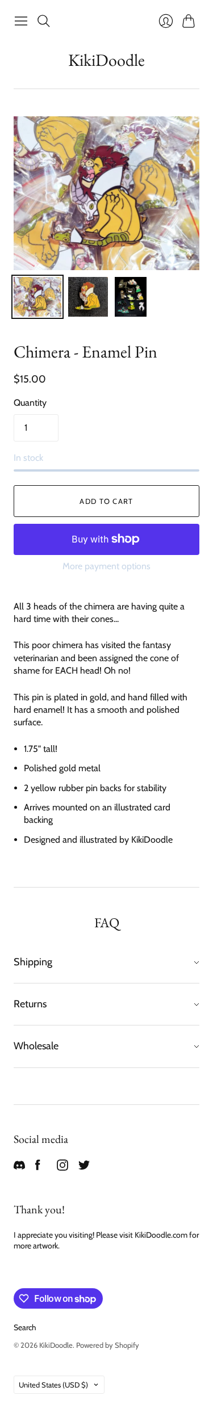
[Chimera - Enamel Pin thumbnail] (37, 297)
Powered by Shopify (107, 1344)
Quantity (30, 402)
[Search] (44, 21)
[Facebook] (37, 1167)
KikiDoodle (106, 60)
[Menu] (21, 21)
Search (25, 1327)
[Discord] (19, 1167)
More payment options (106, 566)
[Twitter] (84, 1167)
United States (53, 1384)
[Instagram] (62, 1167)
